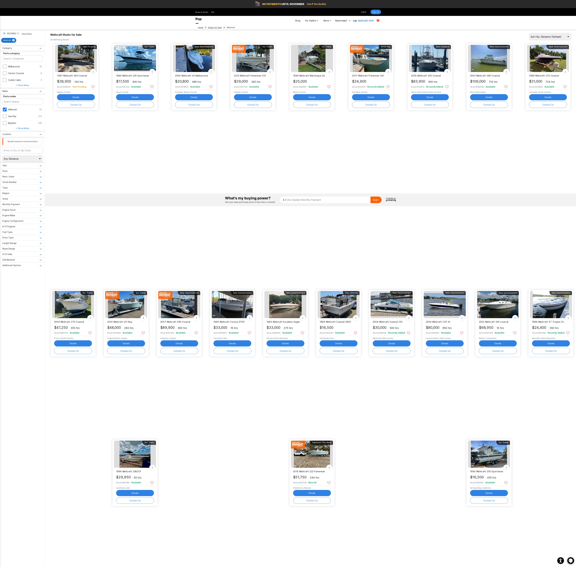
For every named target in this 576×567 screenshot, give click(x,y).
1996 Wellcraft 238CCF (128, 471)
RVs (212, 12)
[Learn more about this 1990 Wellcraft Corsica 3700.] (232, 304)
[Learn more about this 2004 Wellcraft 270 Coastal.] (73, 304)
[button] (560, 560)
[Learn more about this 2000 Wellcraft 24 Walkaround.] (194, 58)
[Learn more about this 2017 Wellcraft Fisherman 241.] (371, 58)
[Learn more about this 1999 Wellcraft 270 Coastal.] (548, 58)
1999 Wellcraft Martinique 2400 (310, 75)
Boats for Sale (215, 27)
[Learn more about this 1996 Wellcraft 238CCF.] (135, 454)
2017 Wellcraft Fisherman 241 (368, 75)
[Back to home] (198, 20)
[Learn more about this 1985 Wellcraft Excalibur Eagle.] (285, 304)
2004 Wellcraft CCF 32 (438, 322)
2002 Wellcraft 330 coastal (493, 322)
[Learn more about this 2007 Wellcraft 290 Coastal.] (179, 304)
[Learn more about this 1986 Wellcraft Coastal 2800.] (339, 304)
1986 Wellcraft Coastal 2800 (335, 322)
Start (376, 199)
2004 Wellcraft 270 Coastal (69, 322)
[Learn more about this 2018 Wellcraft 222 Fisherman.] (312, 454)
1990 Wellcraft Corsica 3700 (229, 322)
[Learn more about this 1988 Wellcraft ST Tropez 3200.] (551, 304)
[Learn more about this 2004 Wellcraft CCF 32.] (445, 304)
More (326, 20)
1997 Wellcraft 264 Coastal (72, 75)
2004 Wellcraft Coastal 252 (388, 322)
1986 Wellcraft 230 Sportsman (132, 75)
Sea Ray (12, 116)
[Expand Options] (93, 72)
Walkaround (14, 66)
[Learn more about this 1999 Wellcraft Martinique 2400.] (312, 58)
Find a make (9, 96)
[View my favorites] (378, 20)
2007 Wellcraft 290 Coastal (175, 322)
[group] (8, 40)
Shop (297, 20)
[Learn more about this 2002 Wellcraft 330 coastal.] (498, 304)
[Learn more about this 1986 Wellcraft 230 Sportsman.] (135, 58)
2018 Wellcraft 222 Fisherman (309, 471)
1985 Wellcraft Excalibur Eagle (283, 322)
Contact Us (76, 104)
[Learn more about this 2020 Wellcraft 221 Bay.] (126, 304)
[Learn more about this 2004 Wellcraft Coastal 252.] (392, 304)
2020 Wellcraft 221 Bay (119, 322)
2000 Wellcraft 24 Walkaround (191, 75)
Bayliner (12, 123)
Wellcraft (12, 109)
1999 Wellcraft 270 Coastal (544, 75)
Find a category (11, 53)
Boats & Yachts (201, 12)
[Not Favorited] (93, 86)
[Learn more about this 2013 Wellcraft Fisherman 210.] (253, 58)
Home (200, 27)
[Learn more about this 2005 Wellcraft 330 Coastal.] (430, 58)
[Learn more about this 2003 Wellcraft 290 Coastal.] (489, 58)
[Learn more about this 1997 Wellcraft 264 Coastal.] (76, 58)
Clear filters (27, 34)
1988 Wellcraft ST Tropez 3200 (549, 322)
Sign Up (375, 12)
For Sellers (310, 20)
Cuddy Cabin (14, 80)
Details (75, 97)
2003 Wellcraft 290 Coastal (485, 75)
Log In (363, 12)
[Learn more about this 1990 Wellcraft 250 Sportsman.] (489, 454)
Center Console (16, 73)
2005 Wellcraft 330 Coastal (426, 75)
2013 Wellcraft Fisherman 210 (250, 75)
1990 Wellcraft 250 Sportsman (486, 471)
